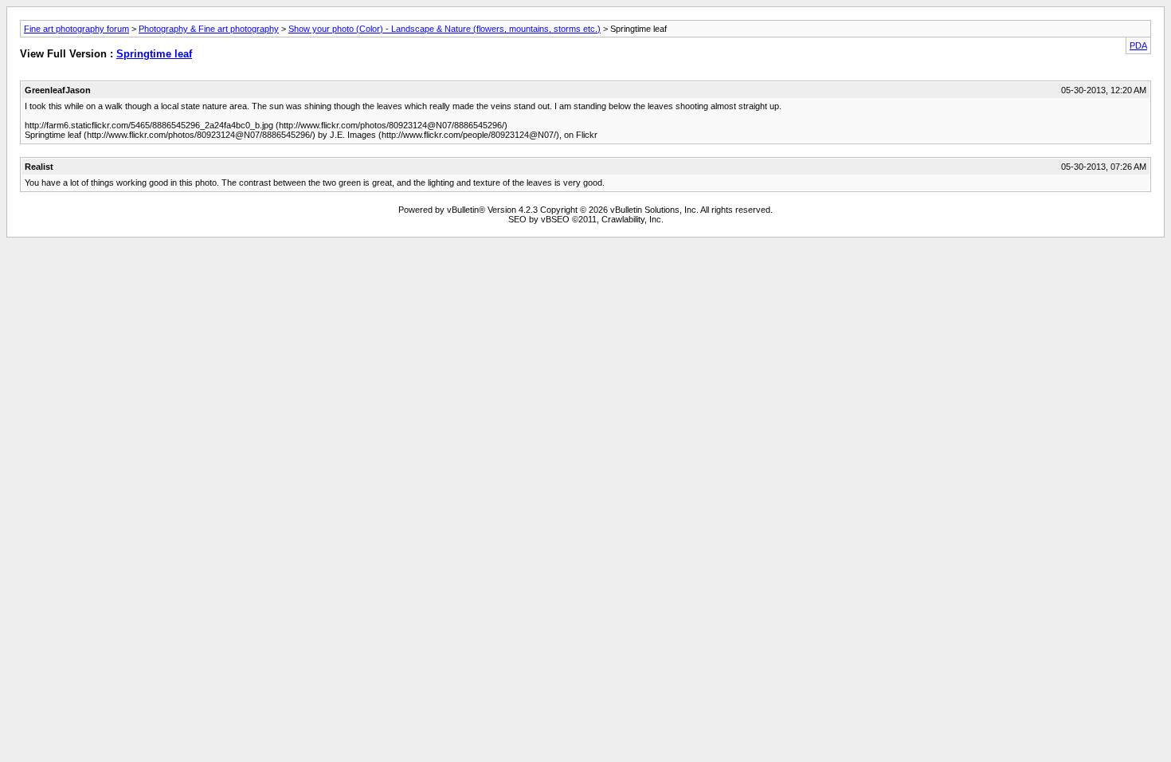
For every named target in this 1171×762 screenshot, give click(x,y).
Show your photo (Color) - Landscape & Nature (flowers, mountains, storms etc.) (444, 28)
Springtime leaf (154, 54)
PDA (1138, 45)
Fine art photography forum (76, 28)
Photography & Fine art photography (209, 28)
